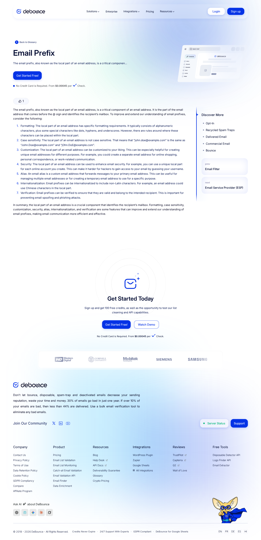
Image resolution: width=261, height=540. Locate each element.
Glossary (98, 475)
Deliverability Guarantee (106, 470)
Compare (18, 485)
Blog (95, 454)
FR (226, 531)
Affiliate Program (22, 490)
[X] (53, 423)
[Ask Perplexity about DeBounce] (25, 512)
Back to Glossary (28, 42)
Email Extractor (221, 465)
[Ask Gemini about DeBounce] (33, 512)
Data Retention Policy (25, 470)
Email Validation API (64, 475)
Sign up (236, 11)
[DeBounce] (31, 11)
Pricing (150, 11)
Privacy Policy (21, 460)
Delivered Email (216, 137)
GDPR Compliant (142, 531)
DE (233, 531)
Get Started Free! (27, 75)
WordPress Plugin (143, 454)
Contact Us (19, 454)
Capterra (178, 460)
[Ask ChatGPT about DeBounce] (16, 512)
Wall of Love (180, 470)
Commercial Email (218, 143)
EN (220, 531)
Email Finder (60, 480)
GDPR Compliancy (23, 480)
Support (239, 423)
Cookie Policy (21, 475)
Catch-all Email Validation (67, 470)
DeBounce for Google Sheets (172, 531)
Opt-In (210, 123)
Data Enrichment (62, 485)
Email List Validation (64, 460)
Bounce (211, 150)
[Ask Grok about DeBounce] (49, 512)
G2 (174, 465)
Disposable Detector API (226, 454)
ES (239, 531)
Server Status (216, 423)
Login (216, 11)
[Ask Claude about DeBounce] (41, 512)
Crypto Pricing (101, 480)
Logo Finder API (222, 460)
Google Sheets (141, 465)
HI (245, 531)
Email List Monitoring (65, 465)
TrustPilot (178, 454)
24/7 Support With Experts (114, 531)
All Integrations (144, 470)
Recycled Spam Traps (220, 130)
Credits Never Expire (83, 531)
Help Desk (98, 460)
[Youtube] (68, 423)
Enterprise (111, 11)
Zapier (136, 460)
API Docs (98, 465)
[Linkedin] (60, 423)
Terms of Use (20, 465)
